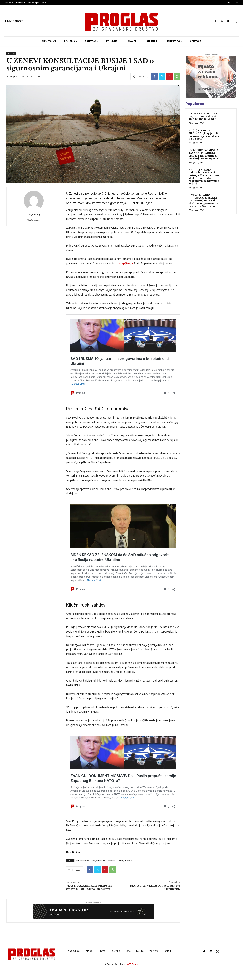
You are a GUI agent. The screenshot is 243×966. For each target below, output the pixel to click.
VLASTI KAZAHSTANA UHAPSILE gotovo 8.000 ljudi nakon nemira (89, 887)
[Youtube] (228, 21)
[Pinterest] (169, 76)
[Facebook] (215, 21)
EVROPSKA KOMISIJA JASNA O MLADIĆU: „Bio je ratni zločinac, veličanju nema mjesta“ (204, 154)
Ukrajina (111, 860)
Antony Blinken (82, 860)
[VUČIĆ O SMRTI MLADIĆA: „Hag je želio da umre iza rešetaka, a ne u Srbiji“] (227, 134)
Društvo (11, 54)
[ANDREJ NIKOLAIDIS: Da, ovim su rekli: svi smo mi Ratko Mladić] (227, 117)
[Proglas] (121, 22)
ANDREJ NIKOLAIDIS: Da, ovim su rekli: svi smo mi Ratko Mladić (203, 116)
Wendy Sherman (125, 860)
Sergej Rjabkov (98, 860)
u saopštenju (125, 263)
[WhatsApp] (177, 76)
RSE (68, 851)
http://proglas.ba (33, 220)
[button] (235, 21)
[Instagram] (210, 952)
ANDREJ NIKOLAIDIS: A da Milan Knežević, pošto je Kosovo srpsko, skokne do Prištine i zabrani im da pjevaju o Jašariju (204, 177)
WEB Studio (132, 964)
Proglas (13, 76)
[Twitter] (222, 21)
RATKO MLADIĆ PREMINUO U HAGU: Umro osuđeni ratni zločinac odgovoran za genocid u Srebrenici (203, 201)
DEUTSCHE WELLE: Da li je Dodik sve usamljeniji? (155, 887)
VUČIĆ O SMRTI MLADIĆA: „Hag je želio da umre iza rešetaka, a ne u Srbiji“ (204, 135)
